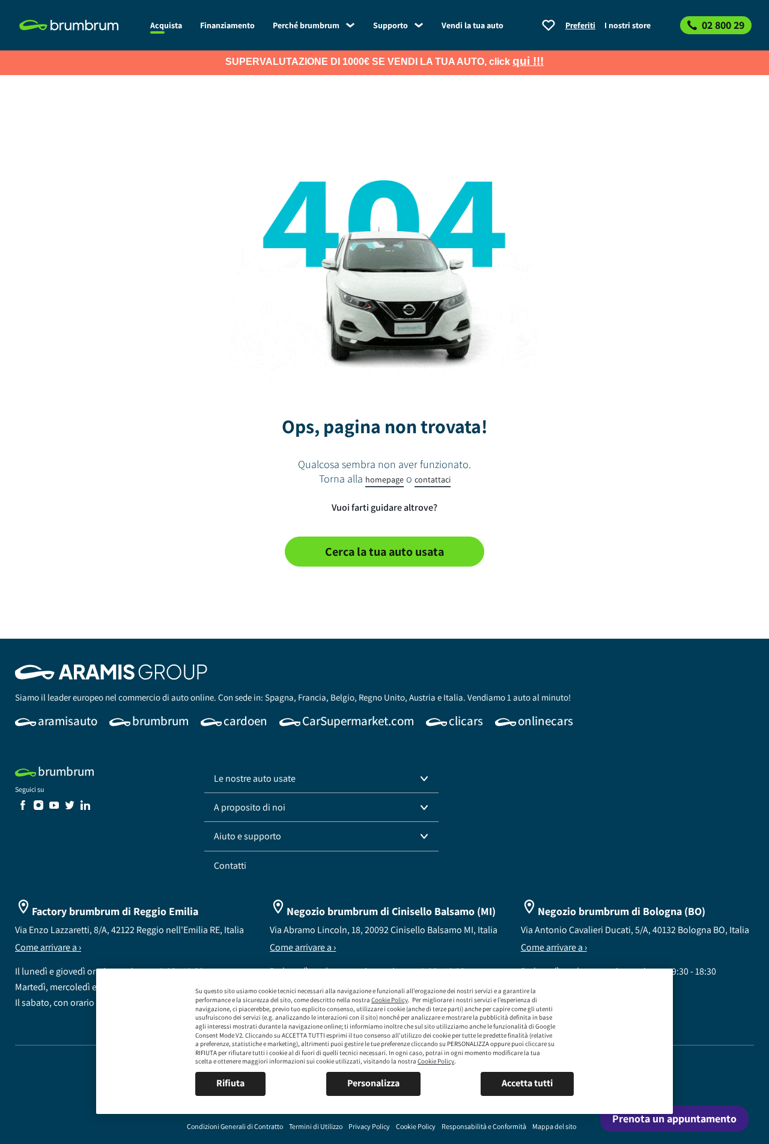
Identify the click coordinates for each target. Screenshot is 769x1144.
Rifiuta (230, 1083)
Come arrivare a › (48, 947)
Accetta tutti (527, 1083)
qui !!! (528, 61)
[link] (78, 25)
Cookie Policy (389, 1000)
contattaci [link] (433, 479)
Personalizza (373, 1083)
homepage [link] (384, 479)
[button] (321, 778)
